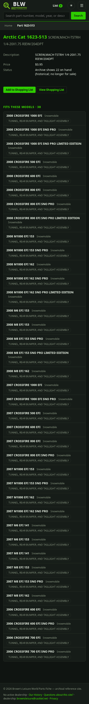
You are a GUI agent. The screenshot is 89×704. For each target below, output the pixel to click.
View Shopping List (51, 90)
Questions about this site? (58, 695)
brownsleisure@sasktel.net (32, 698)
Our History (35, 695)
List (57, 5)
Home (8, 25)
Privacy (54, 698)
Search (78, 15)
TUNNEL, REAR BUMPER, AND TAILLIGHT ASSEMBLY (38, 121)
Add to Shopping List (19, 90)
